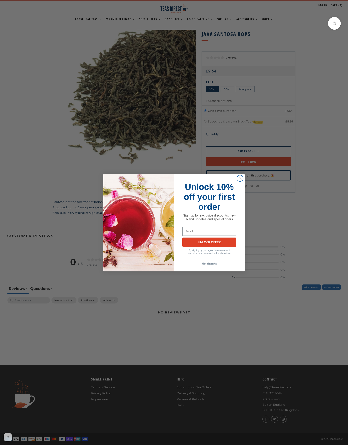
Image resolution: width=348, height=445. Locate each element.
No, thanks (209, 263)
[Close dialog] (240, 178)
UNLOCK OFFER (209, 242)
